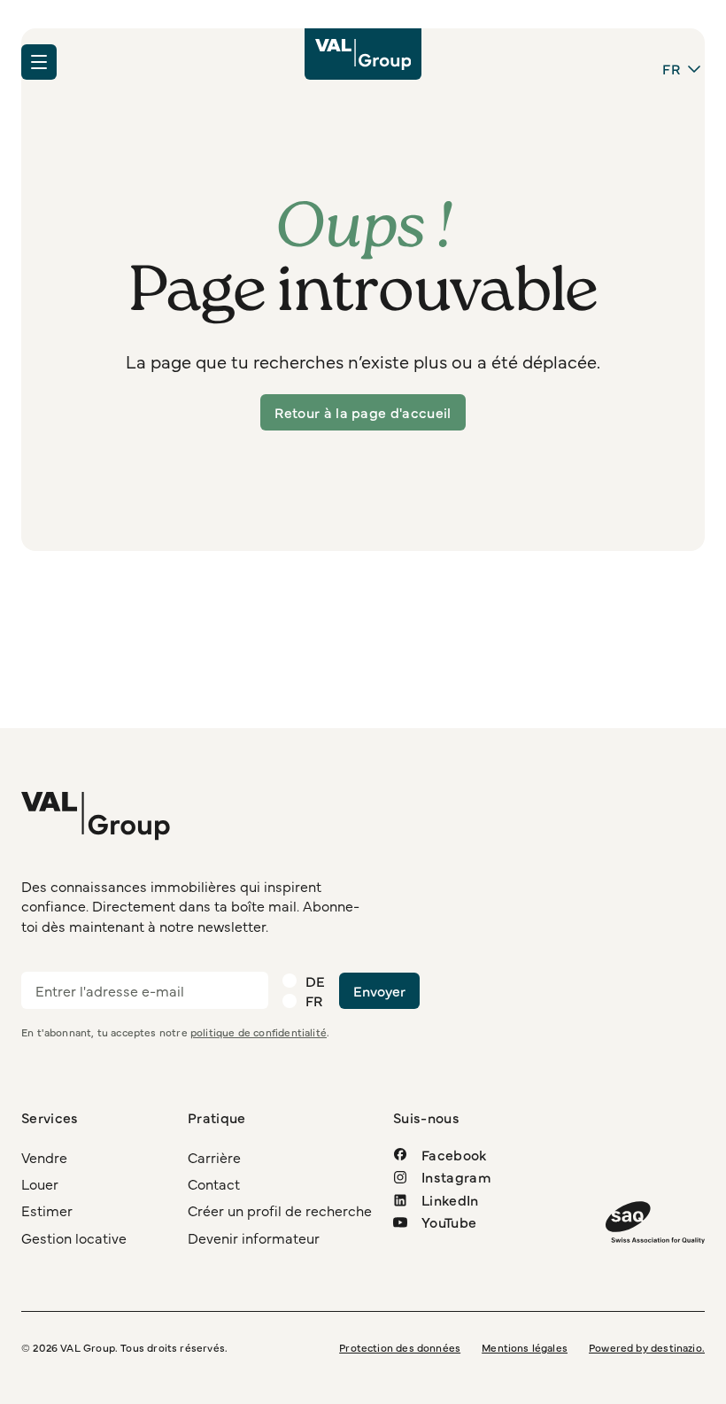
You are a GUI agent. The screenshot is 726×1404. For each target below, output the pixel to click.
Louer (39, 1183)
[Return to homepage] (363, 54)
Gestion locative (74, 1237)
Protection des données (399, 1347)
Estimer (47, 1210)
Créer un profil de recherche (280, 1210)
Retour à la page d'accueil (362, 412)
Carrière (214, 1157)
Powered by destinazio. (647, 1347)
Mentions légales (525, 1347)
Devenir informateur (254, 1237)
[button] (39, 62)
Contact (214, 1183)
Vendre (44, 1157)
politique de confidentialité (258, 1032)
